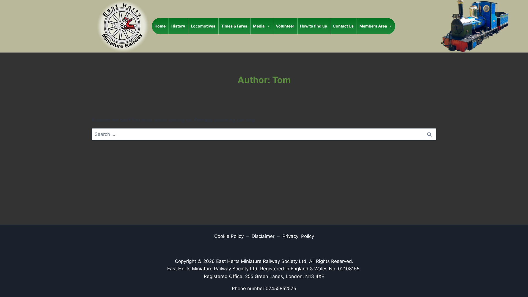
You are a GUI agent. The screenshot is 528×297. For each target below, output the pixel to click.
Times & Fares (234, 26)
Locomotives (203, 26)
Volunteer (285, 26)
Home (160, 26)
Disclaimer (264, 236)
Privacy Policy (298, 236)
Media (259, 26)
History (178, 26)
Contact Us (343, 26)
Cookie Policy (229, 236)
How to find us (313, 26)
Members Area (373, 26)
